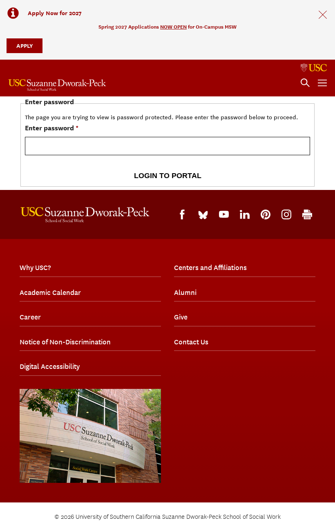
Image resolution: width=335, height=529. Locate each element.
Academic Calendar (50, 292)
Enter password (49, 128)
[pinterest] (265, 214)
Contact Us (191, 342)
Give (181, 317)
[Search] (305, 82)
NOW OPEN (173, 27)
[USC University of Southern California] (314, 68)
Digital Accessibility (50, 366)
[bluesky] (203, 214)
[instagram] (286, 214)
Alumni (185, 292)
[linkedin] (245, 214)
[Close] (323, 15)
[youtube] (224, 214)
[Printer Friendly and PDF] (307, 214)
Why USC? (35, 267)
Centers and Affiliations (210, 267)
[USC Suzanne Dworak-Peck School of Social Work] (57, 85)
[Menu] (322, 82)
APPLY (24, 45)
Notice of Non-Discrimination (65, 342)
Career (30, 317)
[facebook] (182, 214)
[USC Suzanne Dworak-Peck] (85, 214)
